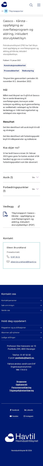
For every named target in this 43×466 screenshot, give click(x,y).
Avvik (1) (19, 177)
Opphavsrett (21, 384)
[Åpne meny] (39, 4)
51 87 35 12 (15, 257)
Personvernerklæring (21, 387)
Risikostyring (28, 71)
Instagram (29, 416)
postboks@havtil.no (25, 358)
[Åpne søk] (31, 5)
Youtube (15, 416)
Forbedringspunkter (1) (19, 189)
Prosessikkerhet (11, 71)
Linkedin (29, 410)
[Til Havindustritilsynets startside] (4, 4)
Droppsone (22, 381)
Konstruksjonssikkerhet (15, 65)
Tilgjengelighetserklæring (21, 390)
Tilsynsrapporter (15, 11)
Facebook (15, 410)
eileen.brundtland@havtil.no (23, 262)
